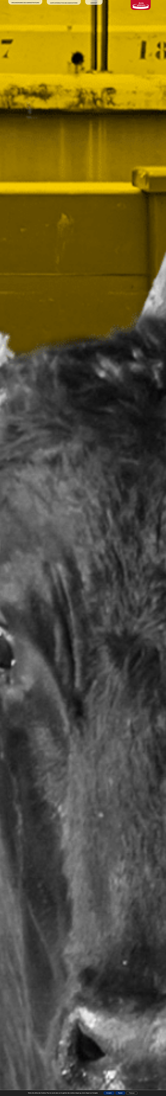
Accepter (109, 1093)
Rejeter (120, 1093)
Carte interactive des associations (63, 3)
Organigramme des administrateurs (25, 2)
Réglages (132, 1093)
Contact (94, 3)
